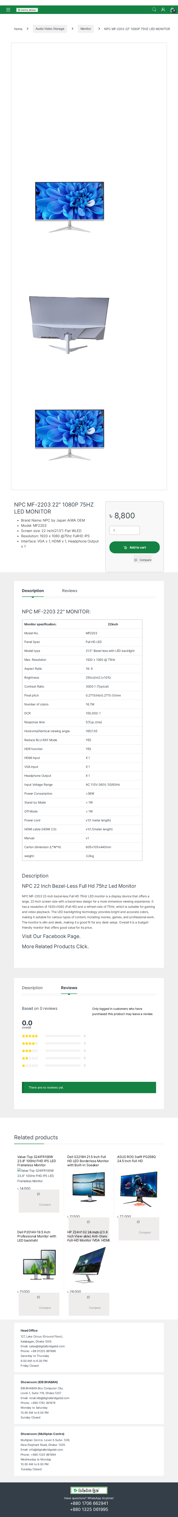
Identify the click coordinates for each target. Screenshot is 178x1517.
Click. (82, 946)
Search (154, 9)
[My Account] (163, 9)
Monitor (86, 28)
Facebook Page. (62, 936)
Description (33, 591)
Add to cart (138, 547)
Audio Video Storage (50, 28)
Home (18, 28)
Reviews (69, 591)
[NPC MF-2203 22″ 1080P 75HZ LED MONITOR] (89, 435)
